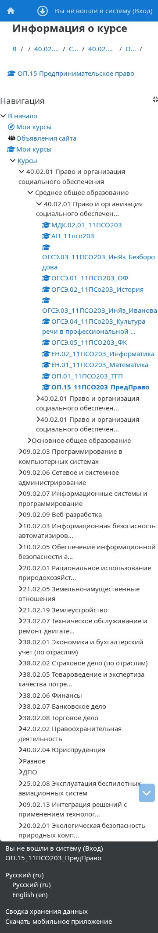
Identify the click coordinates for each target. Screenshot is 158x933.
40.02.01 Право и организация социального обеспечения (46, 48)
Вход (143, 10)
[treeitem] (79, 475)
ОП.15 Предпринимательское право (76, 73)
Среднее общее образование (74, 48)
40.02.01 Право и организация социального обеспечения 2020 (102, 48)
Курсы (27, 160)
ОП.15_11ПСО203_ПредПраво (131, 48)
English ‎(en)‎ (30, 894)
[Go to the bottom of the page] (147, 793)
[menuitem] (11, 10)
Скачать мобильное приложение (58, 921)
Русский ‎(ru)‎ (24, 874)
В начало (14, 48)
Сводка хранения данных (46, 911)
